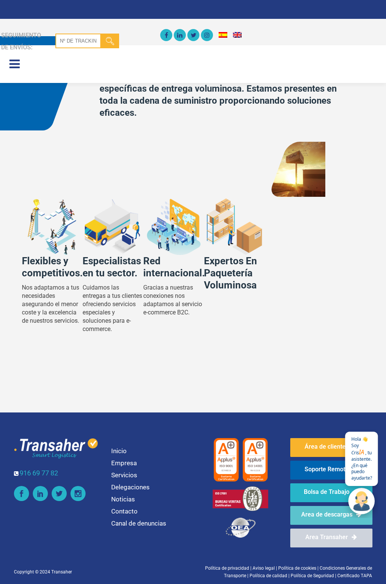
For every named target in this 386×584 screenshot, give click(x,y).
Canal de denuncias (138, 523)
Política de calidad (268, 575)
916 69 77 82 (39, 473)
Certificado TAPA (354, 575)
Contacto (124, 511)
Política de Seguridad (312, 575)
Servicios (124, 475)
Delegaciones (130, 487)
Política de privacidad (227, 568)
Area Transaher (326, 537)
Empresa (124, 463)
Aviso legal (264, 568)
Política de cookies (297, 568)
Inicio (119, 451)
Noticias (123, 499)
